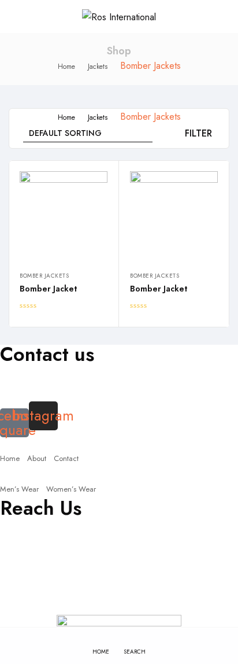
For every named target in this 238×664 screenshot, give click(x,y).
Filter (198, 133)
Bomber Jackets (44, 275)
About (36, 458)
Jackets (97, 66)
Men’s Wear (19, 489)
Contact (66, 458)
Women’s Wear (71, 489)
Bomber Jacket (48, 288)
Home (66, 66)
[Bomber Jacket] (63, 215)
